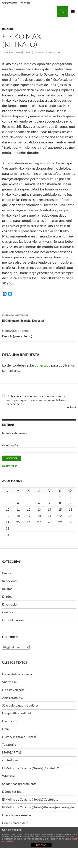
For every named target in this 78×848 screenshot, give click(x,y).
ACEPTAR (41, 845)
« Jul (6, 535)
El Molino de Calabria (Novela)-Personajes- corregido (38, 807)
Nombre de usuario (15, 433)
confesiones (10, 760)
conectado (42, 365)
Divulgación (10, 604)
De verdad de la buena (17, 674)
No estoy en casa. (13, 690)
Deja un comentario (48, 52)
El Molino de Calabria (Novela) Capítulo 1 (30, 799)
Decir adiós (10, 721)
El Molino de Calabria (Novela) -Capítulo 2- (31, 768)
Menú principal (73, 11)
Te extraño (9, 744)
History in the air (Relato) (19, 737)
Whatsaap (9, 776)
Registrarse (9, 466)
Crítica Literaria (13, 620)
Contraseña (10, 445)
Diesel (27, 52)
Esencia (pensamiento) (17, 333)
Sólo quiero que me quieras (20, 705)
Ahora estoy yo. (12, 697)
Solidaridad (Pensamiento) (19, 784)
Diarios (7, 596)
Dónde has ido (11, 791)
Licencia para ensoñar (16, 815)
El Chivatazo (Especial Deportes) (23, 318)
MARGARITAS (11, 752)
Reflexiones (10, 581)
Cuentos (7, 612)
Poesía (6, 573)
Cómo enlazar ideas (15, 823)
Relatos (8, 28)
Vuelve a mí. (10, 682)
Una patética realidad (16, 713)
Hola (5, 729)
